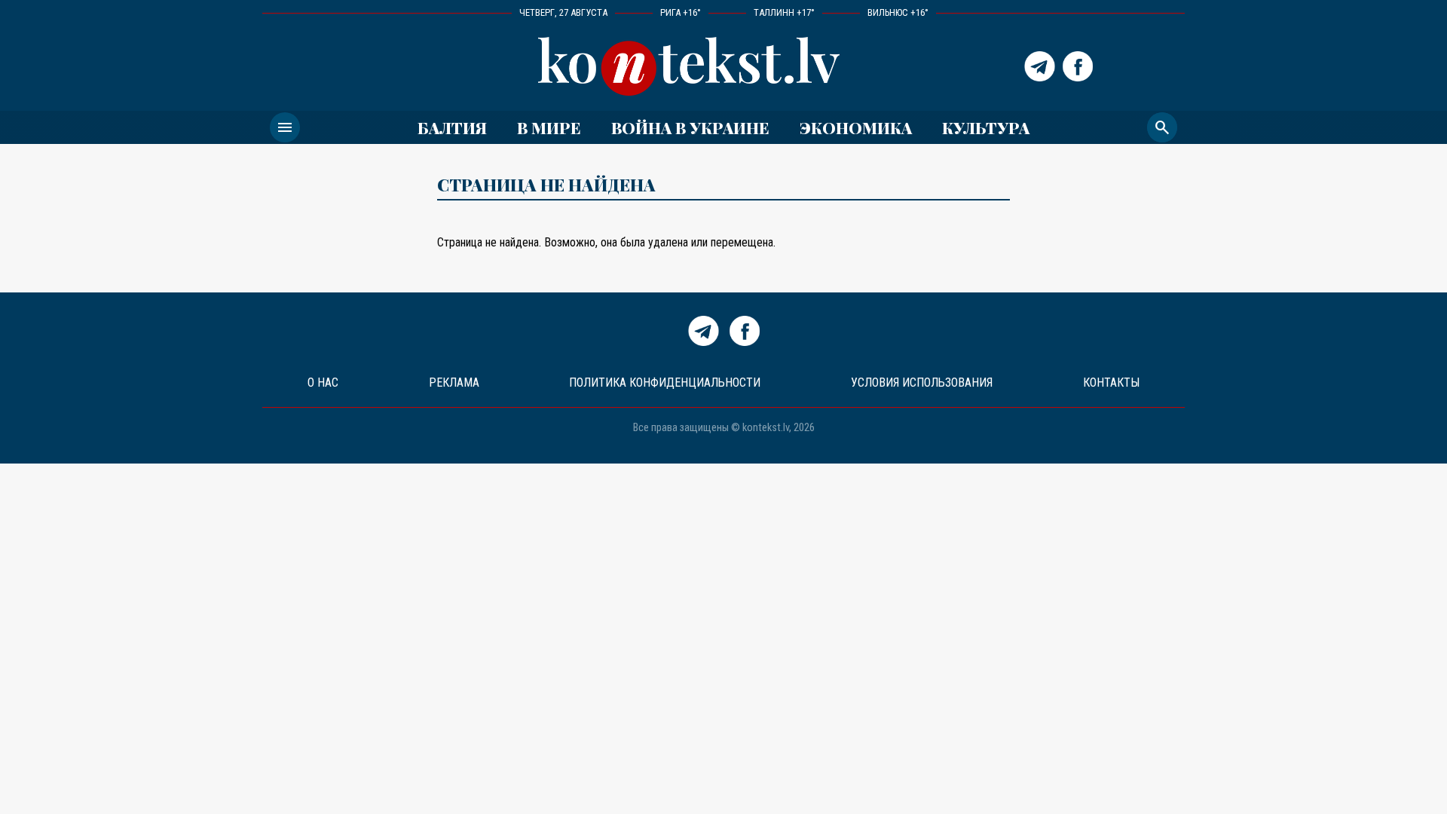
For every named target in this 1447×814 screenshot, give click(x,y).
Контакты (1111, 382)
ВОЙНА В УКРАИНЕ (690, 127)
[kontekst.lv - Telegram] (1039, 66)
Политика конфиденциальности (664, 382)
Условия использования (922, 382)
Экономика (856, 127)
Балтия (452, 127)
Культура (985, 127)
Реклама (454, 382)
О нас (322, 382)
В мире (549, 127)
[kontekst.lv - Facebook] (1078, 66)
